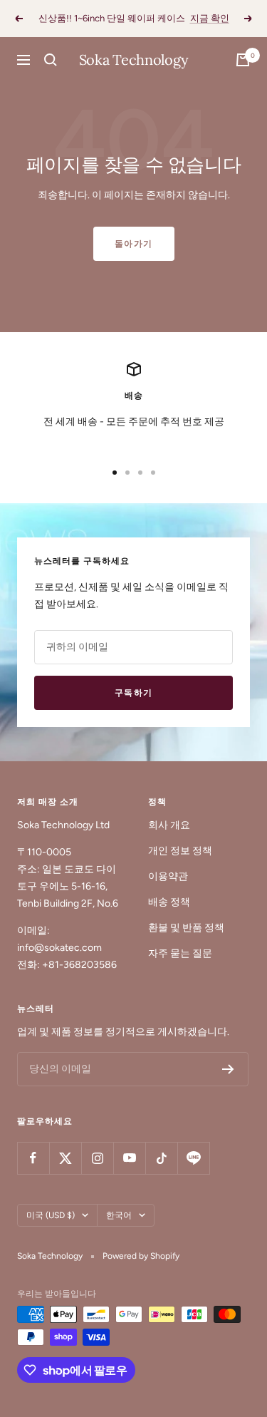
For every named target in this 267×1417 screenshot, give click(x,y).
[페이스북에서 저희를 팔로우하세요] (33, 1158)
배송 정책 (169, 902)
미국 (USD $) (50, 1215)
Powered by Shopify (141, 1256)
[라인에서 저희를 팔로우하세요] (193, 1158)
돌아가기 (134, 244)
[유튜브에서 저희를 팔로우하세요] (129, 1158)
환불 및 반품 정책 (186, 928)
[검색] (50, 59)
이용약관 (168, 876)
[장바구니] (243, 59)
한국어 (119, 1215)
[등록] (228, 1069)
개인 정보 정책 (180, 851)
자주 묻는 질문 (180, 953)
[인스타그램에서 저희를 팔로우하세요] (97, 1158)
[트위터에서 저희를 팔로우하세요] (65, 1158)
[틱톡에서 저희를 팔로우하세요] (161, 1158)
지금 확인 (209, 18)
